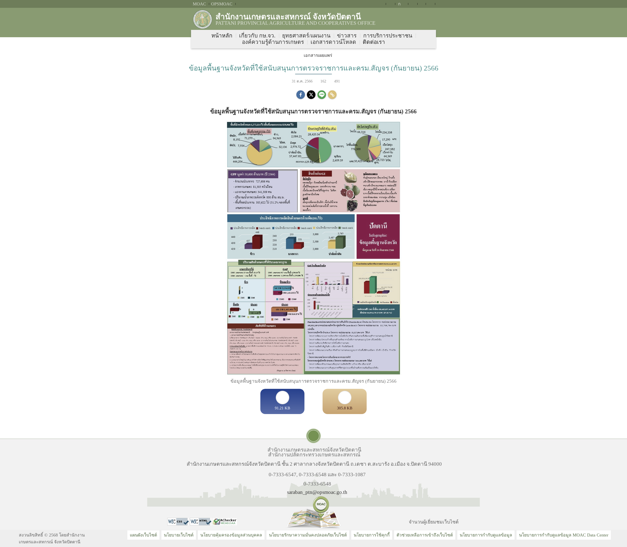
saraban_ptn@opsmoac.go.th (317, 492)
